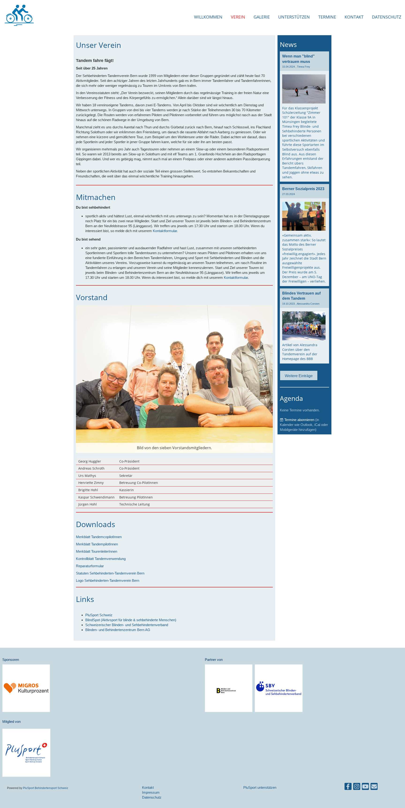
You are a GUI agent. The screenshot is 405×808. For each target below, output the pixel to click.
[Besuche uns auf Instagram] (356, 787)
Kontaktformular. (165, 231)
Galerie (262, 17)
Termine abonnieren (299, 420)
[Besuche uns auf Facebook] (348, 787)
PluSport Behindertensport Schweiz (45, 788)
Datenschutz (386, 17)
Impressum (151, 792)
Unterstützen (294, 17)
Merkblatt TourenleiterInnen (96, 551)
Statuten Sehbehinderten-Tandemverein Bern (110, 573)
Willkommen (208, 17)
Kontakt (354, 17)
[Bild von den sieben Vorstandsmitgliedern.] (174, 379)
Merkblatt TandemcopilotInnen (99, 537)
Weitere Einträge (299, 376)
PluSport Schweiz (98, 615)
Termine (327, 17)
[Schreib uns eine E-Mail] (374, 787)
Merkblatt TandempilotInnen (97, 544)
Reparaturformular (90, 566)
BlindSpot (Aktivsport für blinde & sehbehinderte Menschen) (130, 620)
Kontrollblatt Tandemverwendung (101, 559)
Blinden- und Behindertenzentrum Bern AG (117, 630)
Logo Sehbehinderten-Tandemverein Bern (107, 580)
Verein (238, 17)
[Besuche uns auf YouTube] (365, 787)
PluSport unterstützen (259, 787)
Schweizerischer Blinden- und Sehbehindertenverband (126, 625)
